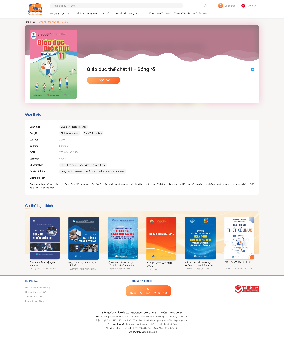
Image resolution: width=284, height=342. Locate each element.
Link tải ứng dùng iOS (35, 292)
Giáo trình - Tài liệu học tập (74, 127)
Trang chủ (30, 22)
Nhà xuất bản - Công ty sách (128, 13)
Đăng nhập (230, 5)
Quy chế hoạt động (34, 301)
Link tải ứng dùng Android (37, 287)
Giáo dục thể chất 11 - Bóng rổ (53, 22)
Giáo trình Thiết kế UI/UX (237, 262)
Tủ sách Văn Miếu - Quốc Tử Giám (190, 13)
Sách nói (105, 13)
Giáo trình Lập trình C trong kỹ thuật (82, 264)
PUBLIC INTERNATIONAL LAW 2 (159, 264)
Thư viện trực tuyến (34, 296)
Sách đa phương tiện (86, 13)
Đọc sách (106, 80)
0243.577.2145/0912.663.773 (148, 292)
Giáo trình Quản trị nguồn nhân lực (43, 263)
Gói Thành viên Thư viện (158, 13)
